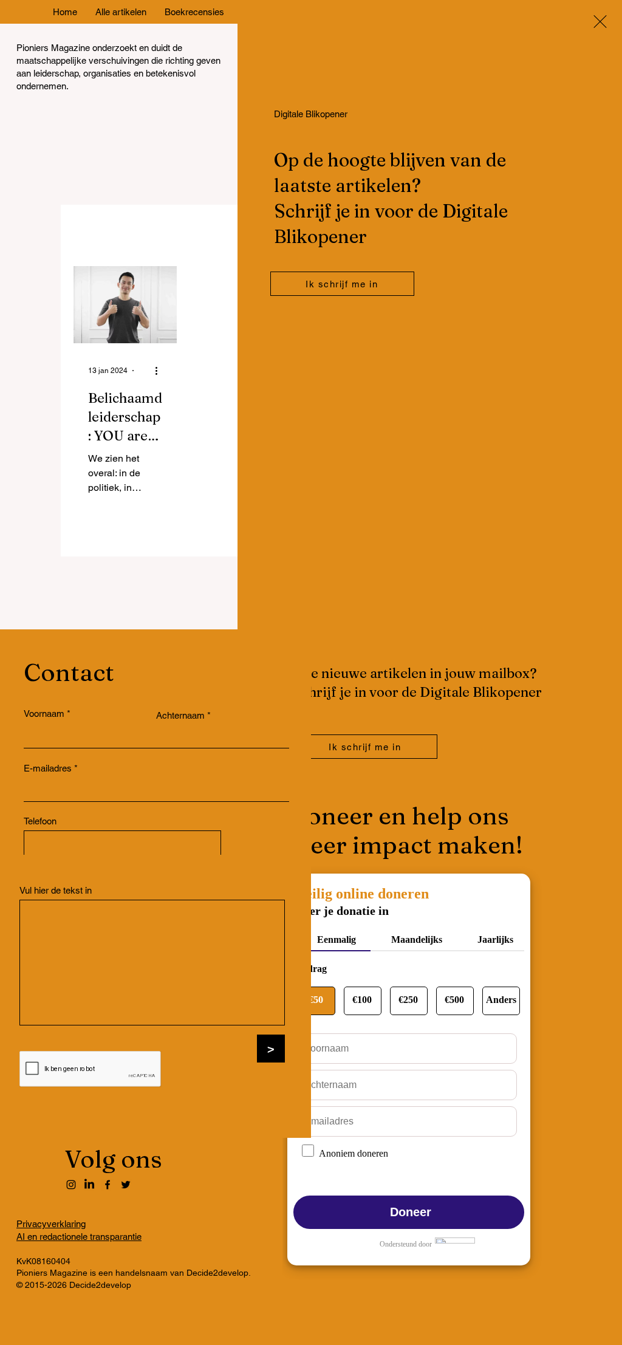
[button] (600, 21)
